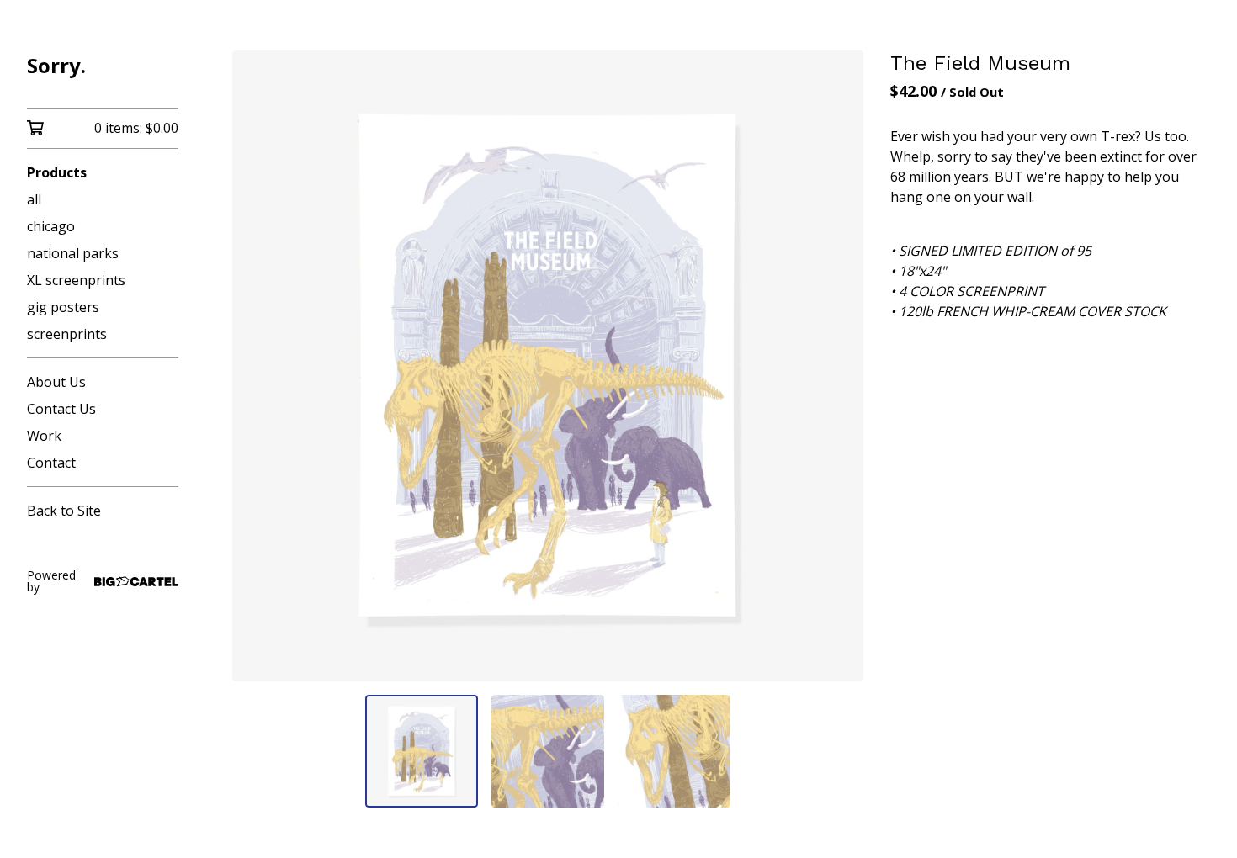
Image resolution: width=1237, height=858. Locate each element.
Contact (51, 462)
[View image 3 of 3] (674, 751)
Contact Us (61, 409)
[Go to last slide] (255, 366)
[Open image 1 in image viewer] (547, 365)
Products (57, 172)
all (34, 199)
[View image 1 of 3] (421, 751)
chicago (51, 226)
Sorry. (56, 65)
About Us (56, 382)
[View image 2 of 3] (547, 751)
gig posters (63, 307)
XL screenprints (76, 280)
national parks (73, 253)
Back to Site (64, 510)
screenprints (67, 334)
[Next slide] (839, 366)
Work (44, 435)
